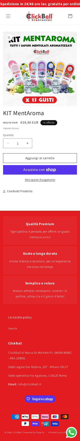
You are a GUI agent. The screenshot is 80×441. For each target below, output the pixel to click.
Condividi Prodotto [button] (20, 191)
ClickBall (17, 432)
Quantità (8, 135)
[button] (8, 16)
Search (12, 328)
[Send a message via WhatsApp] (71, 432)
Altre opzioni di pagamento (40, 179)
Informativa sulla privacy (61, 432)
